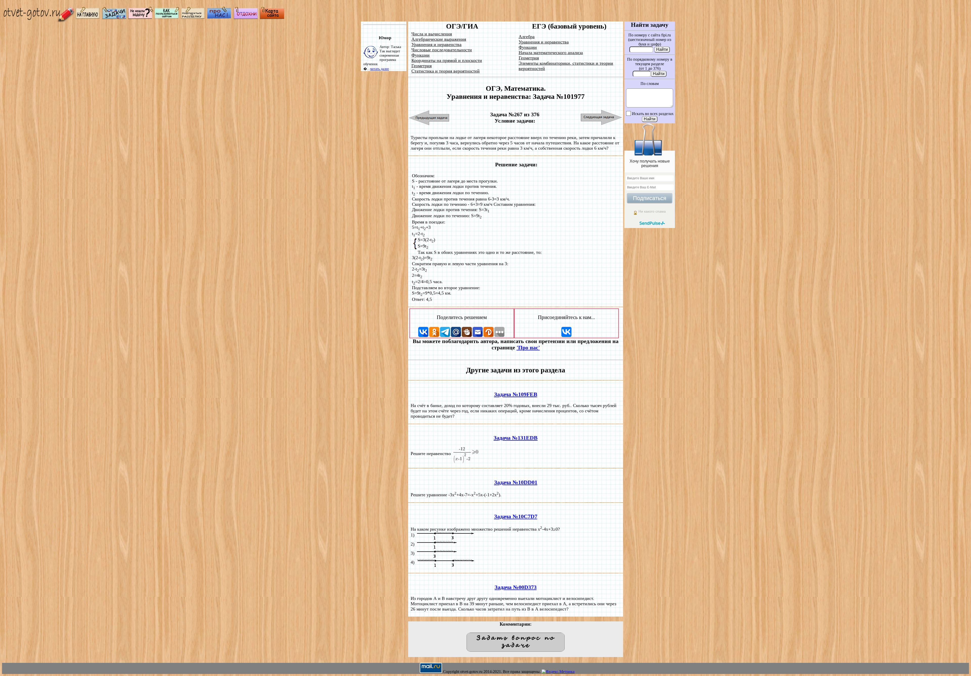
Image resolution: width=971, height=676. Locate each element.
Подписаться (649, 198)
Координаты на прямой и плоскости (446, 60)
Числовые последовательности (441, 49)
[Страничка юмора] (245, 18)
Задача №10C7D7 (515, 516)
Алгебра (527, 36)
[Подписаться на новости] (193, 18)
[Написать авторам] (140, 18)
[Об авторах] (219, 18)
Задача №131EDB (516, 438)
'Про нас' (528, 348)
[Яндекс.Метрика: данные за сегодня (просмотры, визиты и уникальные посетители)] (558, 671)
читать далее (379, 69)
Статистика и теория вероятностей (445, 71)
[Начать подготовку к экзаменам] (114, 18)
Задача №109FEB (515, 394)
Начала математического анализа (551, 52)
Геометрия (421, 65)
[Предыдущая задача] (429, 117)
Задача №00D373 (516, 587)
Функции (420, 55)
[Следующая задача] (601, 117)
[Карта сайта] (272, 18)
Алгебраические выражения (438, 39)
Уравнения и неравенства (436, 44)
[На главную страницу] (88, 18)
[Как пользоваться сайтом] (167, 18)
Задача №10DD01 (515, 482)
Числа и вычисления (431, 33)
